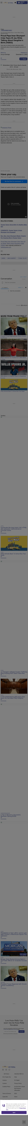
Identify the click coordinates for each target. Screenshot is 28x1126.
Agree (14, 1112)
